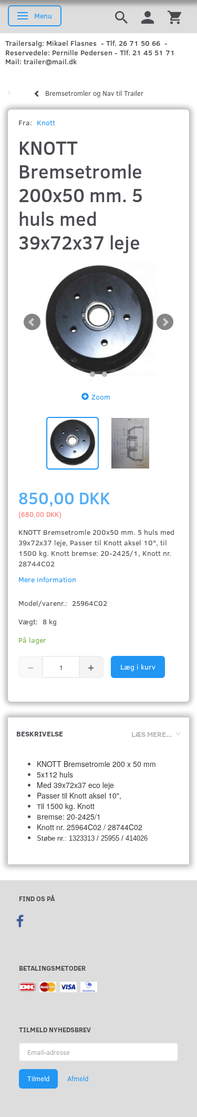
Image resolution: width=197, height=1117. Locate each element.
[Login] (147, 16)
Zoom (100, 397)
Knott (46, 122)
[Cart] (174, 16)
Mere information (47, 579)
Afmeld (77, 1078)
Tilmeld (38, 1078)
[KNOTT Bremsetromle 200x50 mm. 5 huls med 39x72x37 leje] (98, 322)
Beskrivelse (39, 734)
